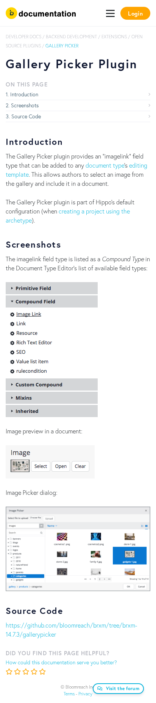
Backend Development (71, 36)
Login (135, 13)
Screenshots (25, 105)
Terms (69, 694)
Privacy (85, 694)
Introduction (24, 94)
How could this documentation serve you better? (61, 662)
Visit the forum (123, 688)
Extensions (114, 36)
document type (105, 165)
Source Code (26, 116)
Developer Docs (23, 36)
